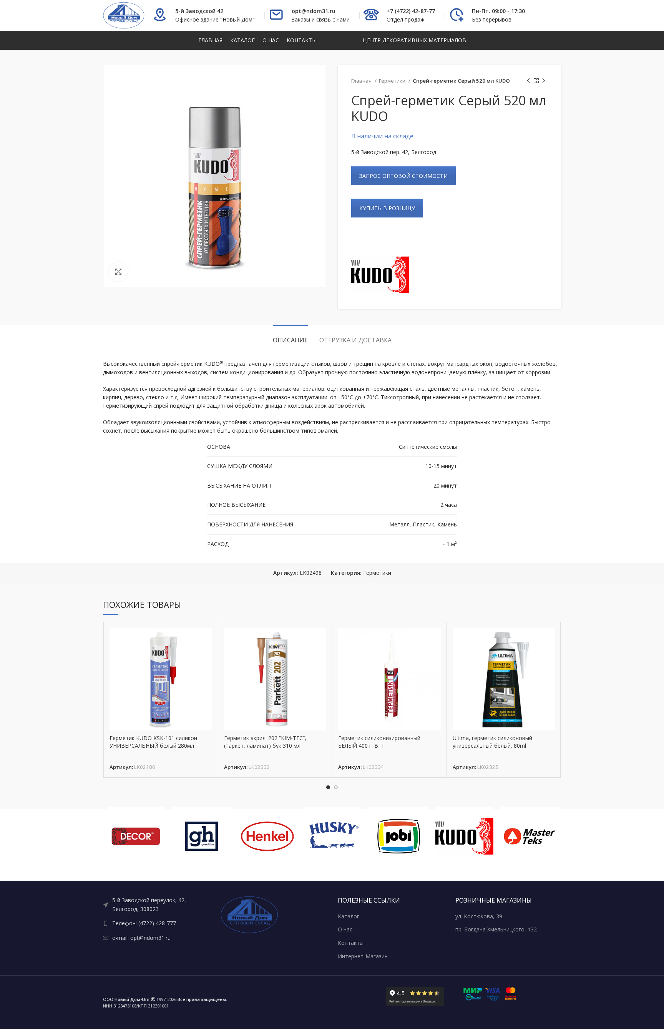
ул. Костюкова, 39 (478, 916)
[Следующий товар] (544, 81)
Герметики (393, 80)
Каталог (348, 916)
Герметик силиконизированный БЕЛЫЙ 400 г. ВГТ (379, 741)
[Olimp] (530, 836)
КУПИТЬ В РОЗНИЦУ (387, 208)
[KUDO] (380, 275)
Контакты (351, 942)
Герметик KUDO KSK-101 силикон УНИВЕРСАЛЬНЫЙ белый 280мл (153, 741)
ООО (126, 999)
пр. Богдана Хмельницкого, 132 (496, 929)
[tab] (290, 336)
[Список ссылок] (156, 904)
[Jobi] (333, 836)
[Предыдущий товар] (528, 81)
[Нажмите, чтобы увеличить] (118, 271)
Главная (362, 80)
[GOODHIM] (136, 836)
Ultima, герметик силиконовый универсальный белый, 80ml (492, 741)
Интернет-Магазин (363, 956)
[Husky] (267, 836)
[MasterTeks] (464, 836)
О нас (345, 929)
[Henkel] (202, 836)
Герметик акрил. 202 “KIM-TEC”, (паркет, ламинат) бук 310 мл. (265, 741)
